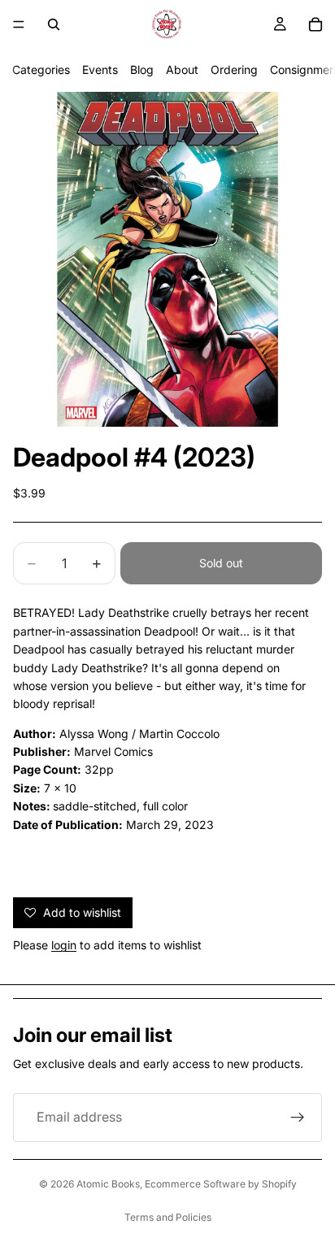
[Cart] (315, 24)
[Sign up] (298, 1118)
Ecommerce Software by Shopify (221, 1184)
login (63, 945)
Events (100, 69)
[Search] (54, 24)
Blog (142, 69)
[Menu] (18, 24)
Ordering (234, 69)
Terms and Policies (167, 1217)
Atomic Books (108, 1184)
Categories (41, 69)
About (182, 69)
